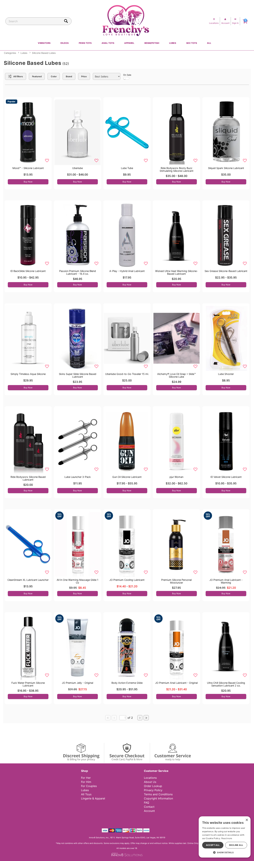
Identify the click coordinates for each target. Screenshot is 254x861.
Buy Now (28, 181)
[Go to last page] (146, 717)
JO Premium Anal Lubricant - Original (176, 682)
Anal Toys (108, 43)
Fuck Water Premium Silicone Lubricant (28, 684)
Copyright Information (158, 798)
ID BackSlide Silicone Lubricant (28, 271)
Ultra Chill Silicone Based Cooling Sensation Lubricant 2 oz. (226, 684)
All (209, 43)
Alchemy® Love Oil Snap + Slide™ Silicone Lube (176, 375)
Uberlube (77, 168)
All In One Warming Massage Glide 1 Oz (77, 581)
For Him (86, 782)
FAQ (146, 802)
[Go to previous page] (114, 717)
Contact (149, 806)
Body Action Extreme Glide (127, 682)
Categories (10, 53)
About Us (150, 782)
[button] (224, 852)
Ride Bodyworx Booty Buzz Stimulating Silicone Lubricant (176, 169)
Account (149, 811)
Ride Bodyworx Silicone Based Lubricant (28, 478)
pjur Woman (176, 476)
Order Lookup (153, 786)
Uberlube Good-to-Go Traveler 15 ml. (127, 373)
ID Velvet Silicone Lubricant (226, 476)
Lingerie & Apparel (93, 798)
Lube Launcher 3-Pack (77, 476)
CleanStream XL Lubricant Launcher (28, 579)
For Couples (89, 786)
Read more (226, 838)
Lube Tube (127, 168)
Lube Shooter (226, 373)
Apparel (129, 43)
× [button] (246, 820)
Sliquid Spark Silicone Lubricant (226, 168)
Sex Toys (191, 43)
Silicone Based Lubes (44, 53)
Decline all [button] (236, 845)
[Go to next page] (140, 717)
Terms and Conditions (158, 794)
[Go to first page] (107, 717)
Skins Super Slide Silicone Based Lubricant (77, 375)
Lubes (172, 43)
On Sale (127, 75)
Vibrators (44, 43)
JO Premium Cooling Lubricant (126, 579)
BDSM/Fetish (151, 43)
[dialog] (225, 837)
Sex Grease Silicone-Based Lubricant (226, 271)
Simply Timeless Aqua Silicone (28, 373)
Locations (150, 777)
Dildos (64, 43)
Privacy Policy (153, 790)
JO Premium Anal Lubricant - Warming (226, 581)
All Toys (86, 794)
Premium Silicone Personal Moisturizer (176, 581)
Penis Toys (85, 43)
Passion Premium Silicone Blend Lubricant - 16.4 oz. (77, 272)
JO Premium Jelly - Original (77, 682)
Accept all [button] (213, 845)
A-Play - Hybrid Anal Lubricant (127, 271)
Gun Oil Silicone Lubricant (127, 476)
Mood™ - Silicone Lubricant (28, 168)
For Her (86, 777)
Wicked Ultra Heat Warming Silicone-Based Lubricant (176, 272)
